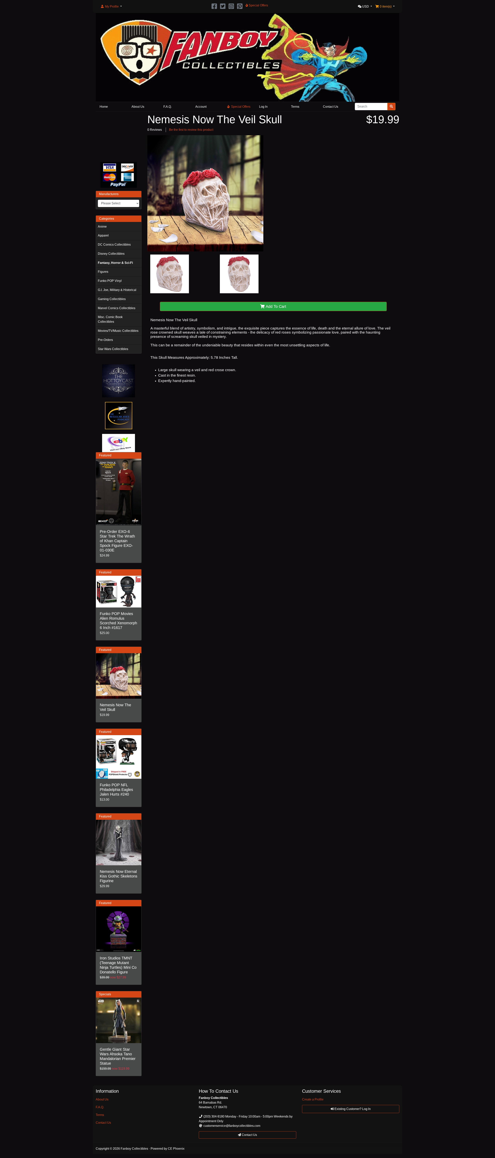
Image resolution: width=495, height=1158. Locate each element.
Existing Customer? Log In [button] (352, 1109)
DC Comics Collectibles (114, 244)
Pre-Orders (105, 340)
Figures (103, 271)
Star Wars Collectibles (113, 349)
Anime (102, 226)
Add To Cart (275, 306)
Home (104, 106)
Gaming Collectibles (112, 299)
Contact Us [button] (249, 1134)
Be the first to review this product (191, 129)
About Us (137, 106)
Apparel (103, 235)
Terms (295, 106)
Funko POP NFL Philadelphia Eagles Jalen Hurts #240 (116, 789)
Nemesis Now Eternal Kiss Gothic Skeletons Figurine (118, 876)
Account (201, 106)
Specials (105, 994)
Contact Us (330, 106)
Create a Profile (312, 1099)
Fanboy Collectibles (134, 1148)
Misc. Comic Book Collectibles (110, 319)
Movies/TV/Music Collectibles (118, 330)
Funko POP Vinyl (110, 280)
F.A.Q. (167, 106)
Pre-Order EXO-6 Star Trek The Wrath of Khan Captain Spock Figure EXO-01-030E (117, 540)
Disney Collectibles (111, 253)
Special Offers (240, 106)
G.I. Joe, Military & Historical (117, 290)
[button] (111, 6)
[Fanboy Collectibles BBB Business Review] (119, 136)
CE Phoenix (176, 1148)
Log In (263, 106)
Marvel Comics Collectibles (116, 308)
